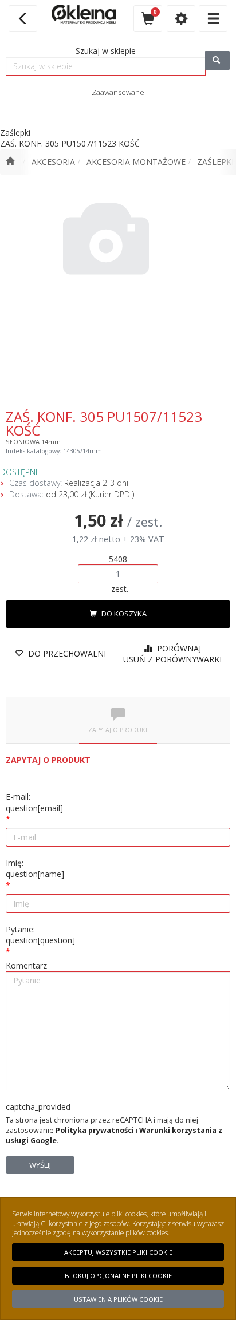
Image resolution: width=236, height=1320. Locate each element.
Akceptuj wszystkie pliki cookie (118, 1252)
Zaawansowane (118, 92)
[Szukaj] (217, 60)
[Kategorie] (213, 18)
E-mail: (34, 802)
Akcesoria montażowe (136, 161)
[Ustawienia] (181, 18)
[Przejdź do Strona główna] (10, 162)
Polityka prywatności (95, 1130)
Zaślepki (215, 161)
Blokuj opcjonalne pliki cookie (118, 1275)
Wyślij (40, 1165)
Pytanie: (40, 935)
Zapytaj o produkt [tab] (118, 730)
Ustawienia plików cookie (118, 1299)
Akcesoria (53, 161)
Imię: (35, 868)
